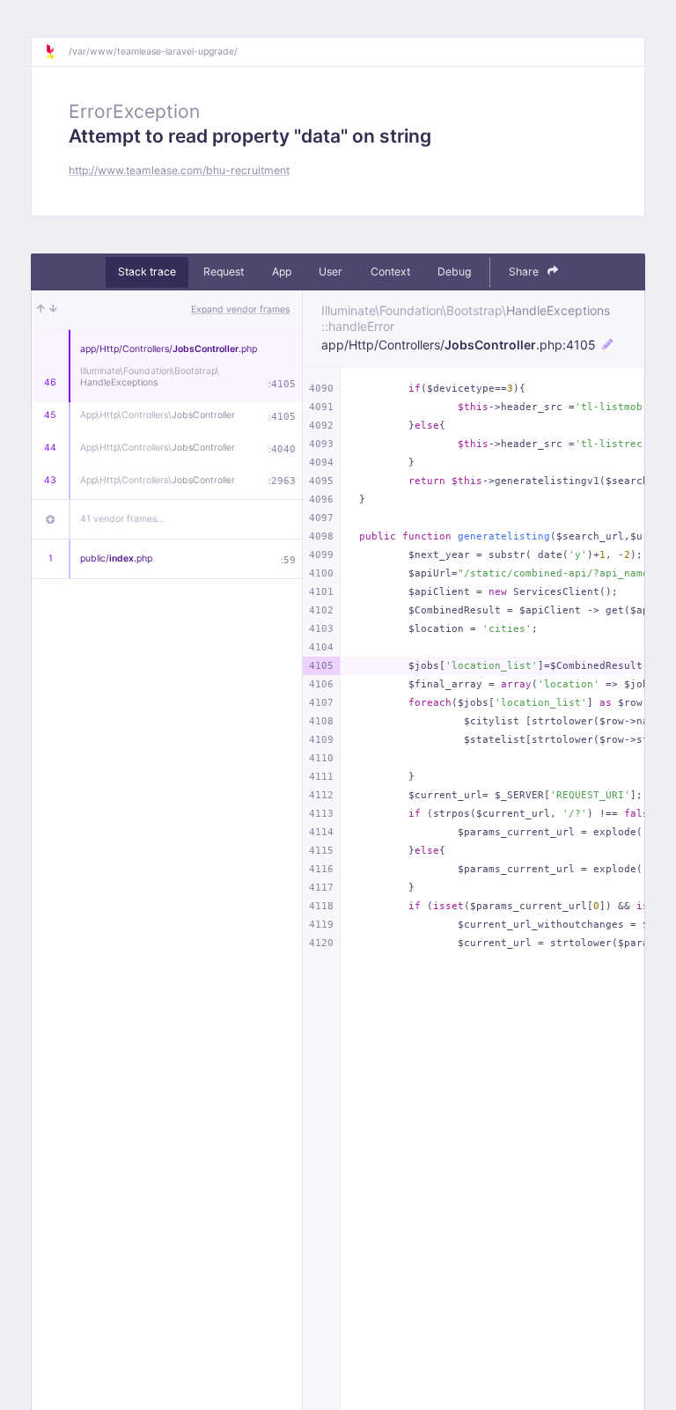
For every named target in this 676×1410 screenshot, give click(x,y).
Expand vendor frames (240, 309)
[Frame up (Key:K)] (41, 310)
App (281, 271)
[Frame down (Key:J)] (53, 310)
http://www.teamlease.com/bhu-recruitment (179, 170)
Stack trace (147, 271)
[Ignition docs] (56, 52)
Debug (454, 271)
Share (525, 271)
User (330, 271)
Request (223, 271)
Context (390, 271)
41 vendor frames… (122, 519)
